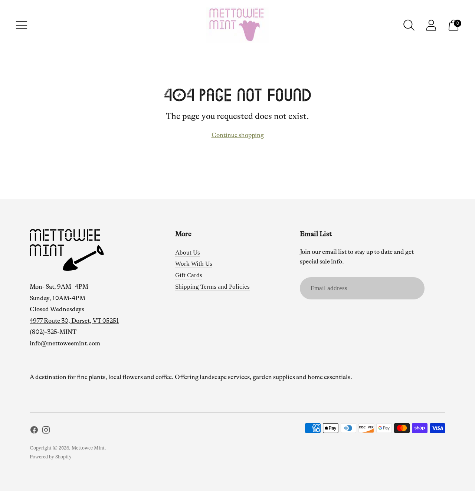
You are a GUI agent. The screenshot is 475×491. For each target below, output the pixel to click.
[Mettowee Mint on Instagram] (46, 431)
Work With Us (193, 263)
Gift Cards (188, 275)
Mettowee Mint (88, 448)
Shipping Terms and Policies (212, 286)
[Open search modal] (409, 25)
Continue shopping (238, 135)
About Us (187, 252)
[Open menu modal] (21, 25)
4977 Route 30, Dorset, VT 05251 (74, 320)
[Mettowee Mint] (237, 25)
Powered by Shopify (51, 457)
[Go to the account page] (431, 25)
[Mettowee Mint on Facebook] (34, 431)
